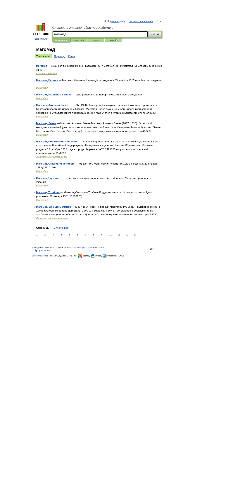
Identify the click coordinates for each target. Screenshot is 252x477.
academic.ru (40, 39)
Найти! (155, 34)
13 (135, 234)
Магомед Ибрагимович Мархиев (57, 141)
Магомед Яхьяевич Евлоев (54, 94)
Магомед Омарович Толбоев (55, 163)
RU (157, 21)
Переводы (78, 40)
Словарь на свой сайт (141, 21)
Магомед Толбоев (48, 192)
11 (118, 234)
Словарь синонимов (46, 73)
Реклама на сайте (96, 248)
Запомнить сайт (116, 21)
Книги (96, 40)
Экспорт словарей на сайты (45, 256)
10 (110, 234)
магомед (41, 65)
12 (126, 234)
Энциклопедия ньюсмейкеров (51, 157)
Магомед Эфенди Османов (53, 206)
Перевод (59, 56)
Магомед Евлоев (47, 80)
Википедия (42, 88)
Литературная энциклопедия (52, 218)
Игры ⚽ (113, 40)
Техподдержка (80, 248)
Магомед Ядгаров (47, 178)
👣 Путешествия (43, 250)
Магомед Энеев (46, 123)
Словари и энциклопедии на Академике (82, 27)
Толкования (61, 40)
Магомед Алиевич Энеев (52, 105)
